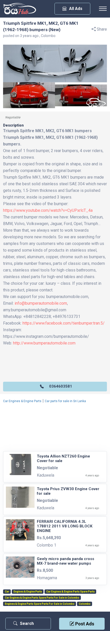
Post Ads (84, 623)
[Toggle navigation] (103, 8)
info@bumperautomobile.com (41, 303)
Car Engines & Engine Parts (22, 401)
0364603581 (60, 386)
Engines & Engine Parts (28, 591)
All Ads (75, 8)
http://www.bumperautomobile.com (44, 343)
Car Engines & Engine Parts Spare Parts (70, 591)
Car (7, 591)
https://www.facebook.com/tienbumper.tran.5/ (64, 323)
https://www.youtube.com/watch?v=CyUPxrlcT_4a (48, 210)
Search (27, 623)
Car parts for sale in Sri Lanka (65, 401)
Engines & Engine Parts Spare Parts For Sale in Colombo (39, 604)
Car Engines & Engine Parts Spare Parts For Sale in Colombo (42, 598)
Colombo (85, 604)
